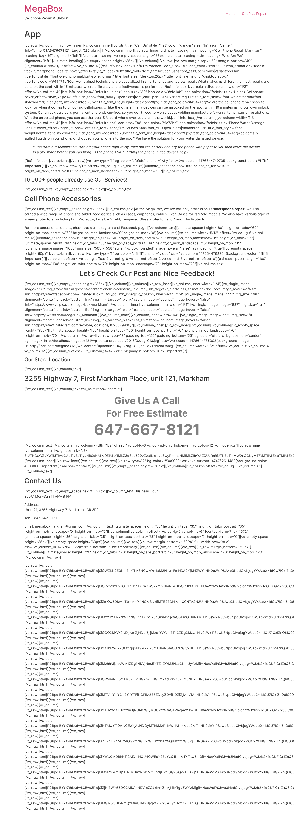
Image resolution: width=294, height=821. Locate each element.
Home (230, 13)
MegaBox (43, 8)
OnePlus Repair (254, 13)
